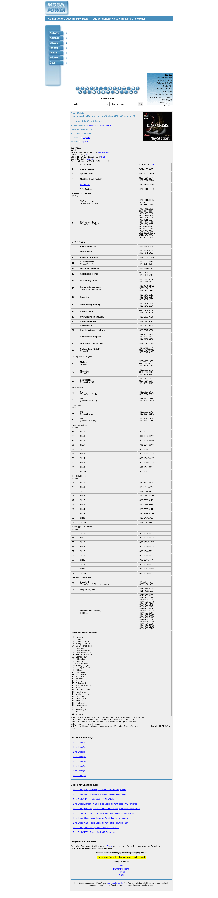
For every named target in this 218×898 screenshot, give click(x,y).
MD (163, 94)
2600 (162, 103)
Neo (151, 97)
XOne (160, 80)
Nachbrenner (103, 152)
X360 (165, 80)
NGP (155, 97)
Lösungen (168, 105)
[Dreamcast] (91, 125)
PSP (170, 86)
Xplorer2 (90, 159)
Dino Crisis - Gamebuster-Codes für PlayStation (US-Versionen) (100, 818)
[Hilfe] (121, 866)
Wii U (159, 83)
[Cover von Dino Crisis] (156, 128)
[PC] (99, 125)
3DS (158, 89)
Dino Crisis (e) (79, 747)
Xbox (170, 80)
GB (170, 89)
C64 (163, 100)
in (108, 104)
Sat (160, 94)
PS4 (158, 77)
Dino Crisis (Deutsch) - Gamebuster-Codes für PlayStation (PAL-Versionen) (105, 804)
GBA (167, 89)
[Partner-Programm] (121, 869)
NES (170, 91)
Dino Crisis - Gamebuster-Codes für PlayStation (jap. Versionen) (101, 823)
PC (166, 75)
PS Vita (165, 86)
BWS (160, 97)
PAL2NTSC (85, 185)
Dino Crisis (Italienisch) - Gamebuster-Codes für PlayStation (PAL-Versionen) (106, 808)
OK (140, 104)
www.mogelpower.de (115, 883)
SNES (165, 91)
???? (151, 165)
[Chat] (121, 875)
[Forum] (121, 872)
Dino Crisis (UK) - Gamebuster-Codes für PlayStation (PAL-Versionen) (103, 813)
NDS (162, 89)
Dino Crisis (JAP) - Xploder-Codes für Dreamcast (94, 832)
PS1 (170, 77)
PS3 (162, 77)
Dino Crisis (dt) (79, 742)
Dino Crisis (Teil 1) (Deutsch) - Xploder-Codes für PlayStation (99, 789)
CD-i (164, 97)
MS (167, 94)
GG (170, 94)
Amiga (169, 97)
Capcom (86, 138)
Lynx (170, 103)
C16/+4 (169, 100)
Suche (76, 104)
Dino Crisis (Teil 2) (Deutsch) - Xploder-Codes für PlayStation (99, 794)
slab (103, 157)
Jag (165, 103)
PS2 (166, 77)
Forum (109, 846)
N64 (170, 83)
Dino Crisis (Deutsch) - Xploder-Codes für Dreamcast (96, 828)
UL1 (87, 155)
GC (166, 83)
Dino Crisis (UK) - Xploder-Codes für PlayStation (94, 799)
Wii (163, 83)
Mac (170, 75)
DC (156, 94)
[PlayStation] (106, 125)
